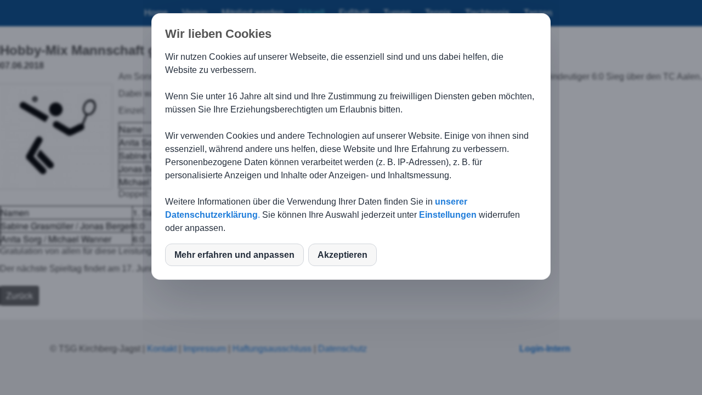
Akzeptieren (342, 254)
